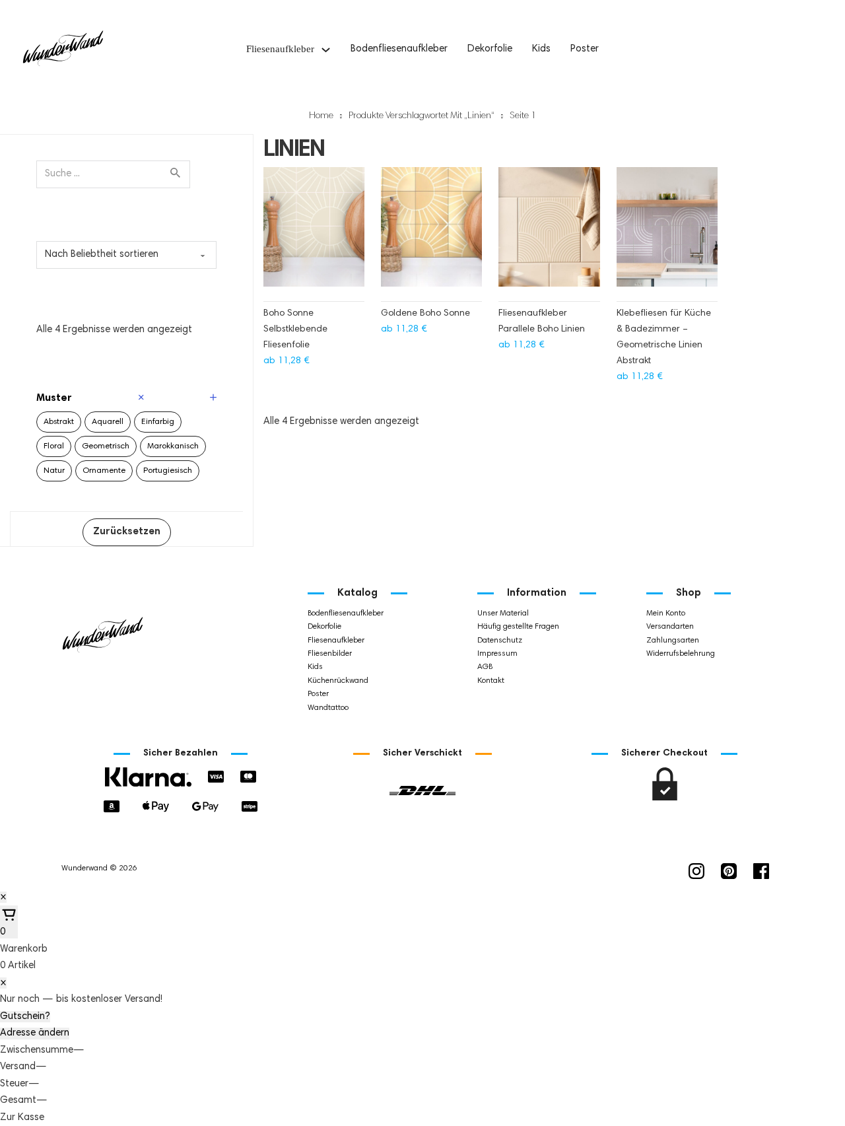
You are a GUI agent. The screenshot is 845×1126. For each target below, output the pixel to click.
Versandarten (670, 627)
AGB (484, 667)
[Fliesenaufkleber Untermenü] (326, 50)
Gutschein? (25, 1017)
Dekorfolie (489, 49)
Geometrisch (105, 446)
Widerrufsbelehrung (680, 654)
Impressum (497, 654)
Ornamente (104, 471)
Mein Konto (665, 613)
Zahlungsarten (672, 641)
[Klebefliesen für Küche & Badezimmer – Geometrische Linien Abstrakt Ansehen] (667, 233)
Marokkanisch (173, 446)
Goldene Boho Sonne (425, 313)
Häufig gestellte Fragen (518, 627)
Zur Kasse (22, 1118)
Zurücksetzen (126, 532)
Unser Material (503, 613)
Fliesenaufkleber (280, 49)
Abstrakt (59, 422)
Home (321, 116)
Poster (584, 49)
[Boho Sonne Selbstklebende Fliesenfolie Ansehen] (313, 233)
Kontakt (490, 681)
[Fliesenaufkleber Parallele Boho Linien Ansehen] (548, 233)
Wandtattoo (328, 708)
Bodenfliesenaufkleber (399, 49)
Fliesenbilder (330, 654)
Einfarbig (157, 422)
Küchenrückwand (338, 681)
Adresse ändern (34, 1033)
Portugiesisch (167, 471)
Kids (541, 49)
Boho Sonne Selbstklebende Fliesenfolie (295, 329)
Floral (54, 446)
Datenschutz (499, 641)
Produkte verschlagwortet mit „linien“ (421, 116)
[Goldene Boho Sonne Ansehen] (431, 233)
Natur (54, 471)
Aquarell (107, 422)
